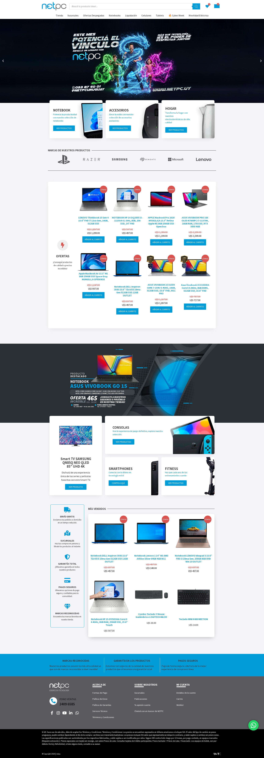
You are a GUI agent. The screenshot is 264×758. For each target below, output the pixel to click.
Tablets (160, 15)
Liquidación (131, 15)
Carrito (179, 699)
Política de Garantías (101, 705)
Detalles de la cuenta (186, 692)
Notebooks (115, 15)
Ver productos (64, 128)
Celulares (146, 15)
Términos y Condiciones (103, 717)
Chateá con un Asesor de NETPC (148, 711)
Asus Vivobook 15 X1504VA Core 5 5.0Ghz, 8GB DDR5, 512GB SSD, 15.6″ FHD (195, 287)
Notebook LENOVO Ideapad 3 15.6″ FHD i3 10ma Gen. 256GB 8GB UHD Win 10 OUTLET (193, 558)
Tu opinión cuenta (142, 705)
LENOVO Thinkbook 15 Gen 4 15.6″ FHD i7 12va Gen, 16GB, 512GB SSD (93, 220)
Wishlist (179, 705)
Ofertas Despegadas (93, 15)
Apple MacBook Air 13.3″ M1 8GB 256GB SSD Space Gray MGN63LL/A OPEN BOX (93, 276)
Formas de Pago (99, 692)
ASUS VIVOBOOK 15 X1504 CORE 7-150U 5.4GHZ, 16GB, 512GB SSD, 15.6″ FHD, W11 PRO (161, 289)
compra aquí (118, 483)
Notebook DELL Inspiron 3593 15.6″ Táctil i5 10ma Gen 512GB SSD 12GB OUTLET (127, 291)
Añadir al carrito (93, 239)
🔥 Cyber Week (176, 15)
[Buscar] (196, 6)
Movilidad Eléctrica (198, 15)
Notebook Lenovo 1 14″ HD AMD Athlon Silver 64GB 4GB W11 (151, 557)
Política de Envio (99, 699)
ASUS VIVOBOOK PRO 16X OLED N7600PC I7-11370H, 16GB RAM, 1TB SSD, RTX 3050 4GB (195, 222)
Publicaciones (140, 699)
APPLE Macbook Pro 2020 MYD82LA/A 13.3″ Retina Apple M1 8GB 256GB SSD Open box (161, 222)
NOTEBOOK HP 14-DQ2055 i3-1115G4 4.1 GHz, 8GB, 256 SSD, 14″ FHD (127, 220)
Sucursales (73, 15)
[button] (3, 60)
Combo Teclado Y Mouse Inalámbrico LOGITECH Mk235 (151, 615)
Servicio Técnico (99, 711)
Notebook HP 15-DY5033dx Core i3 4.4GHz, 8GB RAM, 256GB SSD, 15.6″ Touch (109, 622)
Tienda (59, 15)
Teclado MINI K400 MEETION (193, 619)
